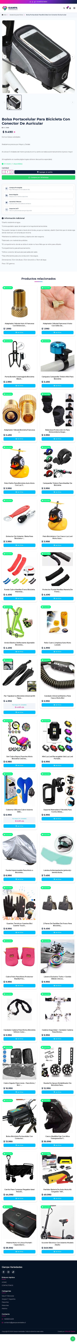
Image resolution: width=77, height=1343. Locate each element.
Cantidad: (5, 168)
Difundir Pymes (70, 1331)
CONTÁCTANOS (42, 1)
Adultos (4, 1308)
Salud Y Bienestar (8, 1296)
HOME (4, 1282)
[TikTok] (13, 1272)
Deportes (5, 1302)
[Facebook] (3, 1272)
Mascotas (5, 1305)
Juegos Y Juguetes (8, 1299)
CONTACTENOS (7, 1285)
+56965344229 (9, 1319)
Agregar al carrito (46, 172)
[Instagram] (8, 1272)
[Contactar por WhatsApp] (72, 1338)
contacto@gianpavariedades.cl (15, 1322)
